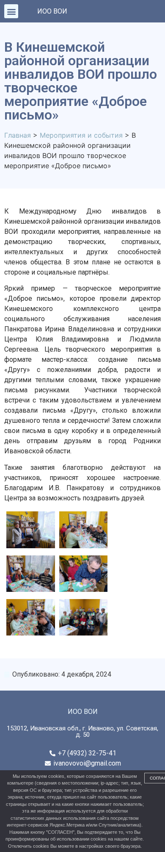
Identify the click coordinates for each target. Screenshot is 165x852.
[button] (11, 11)
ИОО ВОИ (52, 11)
